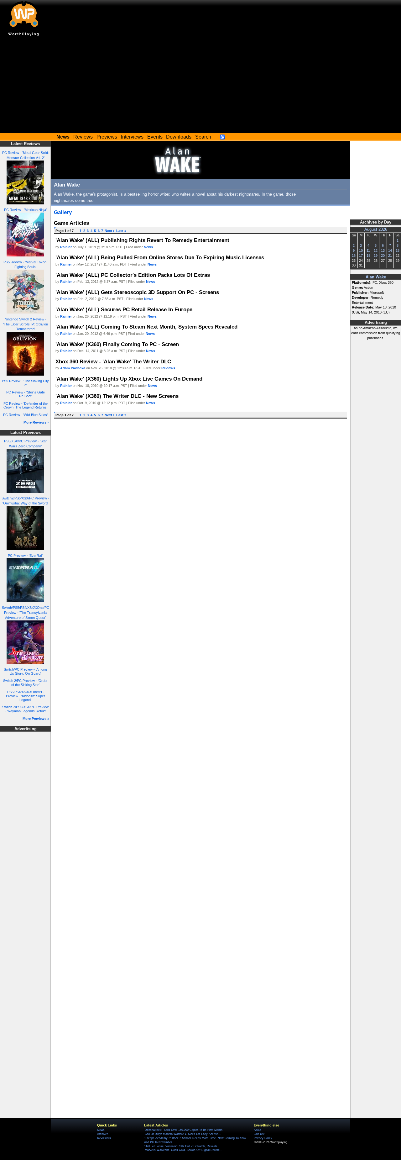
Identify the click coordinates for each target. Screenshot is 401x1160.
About (257, 1129)
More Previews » (36, 718)
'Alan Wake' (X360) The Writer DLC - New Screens (117, 396)
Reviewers (104, 1138)
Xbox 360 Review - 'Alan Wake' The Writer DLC (113, 361)
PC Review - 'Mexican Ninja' (25, 210)
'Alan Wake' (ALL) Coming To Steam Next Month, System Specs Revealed (146, 327)
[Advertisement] (200, 86)
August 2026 (375, 229)
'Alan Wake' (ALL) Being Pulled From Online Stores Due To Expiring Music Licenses (159, 257)
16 (354, 255)
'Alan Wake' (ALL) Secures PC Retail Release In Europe (123, 309)
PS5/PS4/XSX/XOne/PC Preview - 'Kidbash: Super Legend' (25, 696)
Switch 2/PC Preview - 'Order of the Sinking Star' (25, 683)
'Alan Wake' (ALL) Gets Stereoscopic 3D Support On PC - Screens (137, 292)
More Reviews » (36, 422)
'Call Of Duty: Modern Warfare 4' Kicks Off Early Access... (182, 1134)
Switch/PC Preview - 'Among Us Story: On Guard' (25, 671)
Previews (106, 137)
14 (390, 250)
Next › (109, 231)
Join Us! (259, 1134)
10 (361, 250)
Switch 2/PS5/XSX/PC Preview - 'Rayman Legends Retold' (25, 709)
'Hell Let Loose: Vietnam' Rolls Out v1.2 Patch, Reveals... (182, 1146)
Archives (102, 1134)
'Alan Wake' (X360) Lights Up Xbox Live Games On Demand (128, 379)
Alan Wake (376, 277)
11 (368, 250)
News (148, 247)
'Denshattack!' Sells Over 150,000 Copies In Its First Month (183, 1129)
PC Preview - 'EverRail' (25, 555)
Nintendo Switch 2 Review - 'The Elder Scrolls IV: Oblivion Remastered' (25, 324)
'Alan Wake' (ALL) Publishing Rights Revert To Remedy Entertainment (142, 240)
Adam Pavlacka (72, 368)
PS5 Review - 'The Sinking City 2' (25, 383)
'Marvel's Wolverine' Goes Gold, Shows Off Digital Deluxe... (183, 1150)
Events (155, 137)
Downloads (178, 137)
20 (383, 255)
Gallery (63, 212)
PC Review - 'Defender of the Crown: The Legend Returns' (25, 405)
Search (203, 137)
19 (376, 255)
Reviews (83, 137)
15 (397, 250)
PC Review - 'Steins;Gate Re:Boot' (25, 394)
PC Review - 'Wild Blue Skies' (25, 415)
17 (361, 255)
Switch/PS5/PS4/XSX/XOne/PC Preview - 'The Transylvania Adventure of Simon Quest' (25, 613)
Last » (121, 231)
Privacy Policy (263, 1138)
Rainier (66, 247)
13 (383, 250)
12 (376, 250)
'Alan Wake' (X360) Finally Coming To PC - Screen (117, 344)
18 (368, 255)
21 (390, 255)
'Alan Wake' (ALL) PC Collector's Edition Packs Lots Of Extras (132, 275)
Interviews (132, 137)
